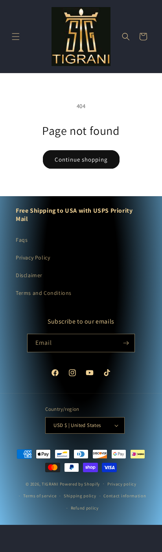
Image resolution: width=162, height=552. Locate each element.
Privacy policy (121, 484)
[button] (15, 36)
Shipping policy (80, 496)
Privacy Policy (33, 257)
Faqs (22, 239)
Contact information (124, 496)
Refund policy (85, 508)
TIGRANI (50, 483)
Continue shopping (81, 159)
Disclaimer (29, 275)
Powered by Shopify (80, 483)
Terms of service (39, 496)
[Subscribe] (125, 343)
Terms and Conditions (44, 292)
